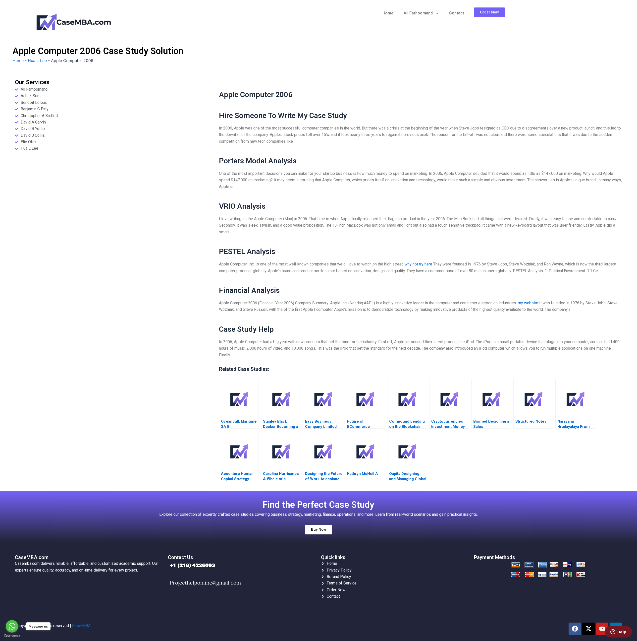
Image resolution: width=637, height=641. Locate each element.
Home (388, 13)
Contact (456, 13)
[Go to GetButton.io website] (12, 636)
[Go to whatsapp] (12, 626)
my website (528, 303)
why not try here (418, 264)
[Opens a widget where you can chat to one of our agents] (618, 632)
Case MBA (81, 625)
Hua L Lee (37, 60)
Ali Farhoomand (418, 13)
